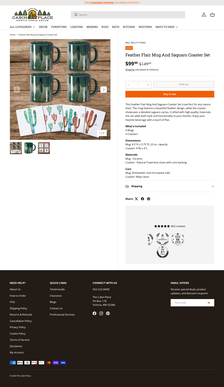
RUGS (104, 27)
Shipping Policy (18, 308)
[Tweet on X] (136, 199)
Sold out (184, 84)
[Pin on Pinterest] (149, 199)
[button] (212, 14)
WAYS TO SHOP (164, 27)
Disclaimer (16, 346)
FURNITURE (59, 27)
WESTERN (145, 27)
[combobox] (128, 14)
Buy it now (170, 94)
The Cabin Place (24, 375)
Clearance (56, 295)
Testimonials (57, 289)
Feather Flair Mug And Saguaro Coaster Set (37, 35)
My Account (17, 352)
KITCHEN (129, 27)
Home (12, 35)
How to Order (18, 295)
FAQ (12, 302)
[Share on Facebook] (142, 199)
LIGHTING (76, 27)
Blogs (53, 302)
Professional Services (62, 314)
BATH (115, 27)
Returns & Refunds (21, 314)
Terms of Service (20, 340)
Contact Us (56, 308)
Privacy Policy (18, 327)
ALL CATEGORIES (21, 27)
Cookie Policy (17, 333)
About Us (15, 289)
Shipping (130, 69)
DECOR (43, 27)
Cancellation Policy (21, 321)
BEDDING (92, 27)
